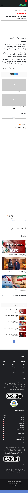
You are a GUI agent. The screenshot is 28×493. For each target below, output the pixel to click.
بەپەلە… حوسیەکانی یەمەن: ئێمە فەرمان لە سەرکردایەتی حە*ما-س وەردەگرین (20, 127)
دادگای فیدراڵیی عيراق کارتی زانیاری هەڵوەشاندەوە (8, 217)
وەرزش (13, 361)
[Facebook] (14, 341)
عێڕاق (23, 367)
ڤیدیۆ (14, 373)
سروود (3, 367)
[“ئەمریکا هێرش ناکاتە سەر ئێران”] (14, 281)
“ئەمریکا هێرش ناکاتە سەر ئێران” (20, 289)
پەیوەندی (14, 486)
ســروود (22, 437)
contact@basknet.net (20, 391)
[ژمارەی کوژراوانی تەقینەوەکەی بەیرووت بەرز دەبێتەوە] (20, 223)
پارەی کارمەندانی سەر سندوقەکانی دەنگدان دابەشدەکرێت (9, 230)
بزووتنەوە (23, 361)
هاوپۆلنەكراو (21, 435)
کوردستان (23, 364)
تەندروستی (13, 364)
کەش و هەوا (12, 370)
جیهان (13, 11)
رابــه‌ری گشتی (21, 427)
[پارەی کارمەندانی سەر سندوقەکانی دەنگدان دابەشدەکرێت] (7, 223)
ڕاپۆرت (21, 13)
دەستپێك (22, 11)
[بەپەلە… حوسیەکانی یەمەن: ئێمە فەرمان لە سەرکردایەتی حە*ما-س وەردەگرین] (20, 120)
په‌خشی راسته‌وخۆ (20, 439)
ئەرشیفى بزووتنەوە (20, 429)
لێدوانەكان (5, 305)
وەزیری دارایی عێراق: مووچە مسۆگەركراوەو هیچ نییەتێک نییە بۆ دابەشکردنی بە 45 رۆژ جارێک (11, 328)
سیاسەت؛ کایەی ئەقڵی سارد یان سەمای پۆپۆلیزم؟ (17, 271)
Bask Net (22, 18)
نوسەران (13, 367)
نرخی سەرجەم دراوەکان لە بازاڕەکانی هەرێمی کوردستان (16, 254)
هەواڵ (17, 11)
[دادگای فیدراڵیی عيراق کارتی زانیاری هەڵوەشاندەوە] (7, 165)
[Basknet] (22, 4)
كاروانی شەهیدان (20, 433)
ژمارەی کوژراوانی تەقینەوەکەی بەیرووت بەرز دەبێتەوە (21, 229)
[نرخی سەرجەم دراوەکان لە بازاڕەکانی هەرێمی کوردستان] (14, 246)
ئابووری (23, 373)
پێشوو (23, 305)
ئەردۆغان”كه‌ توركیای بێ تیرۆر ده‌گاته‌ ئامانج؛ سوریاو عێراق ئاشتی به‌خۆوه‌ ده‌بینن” (10, 333)
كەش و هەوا (21, 423)
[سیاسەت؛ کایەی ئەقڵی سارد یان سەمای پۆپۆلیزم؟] (14, 263)
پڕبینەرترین (14, 305)
